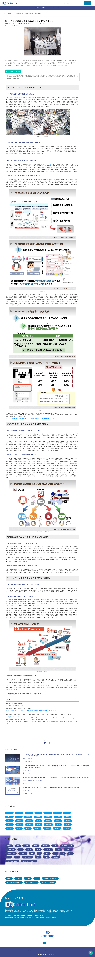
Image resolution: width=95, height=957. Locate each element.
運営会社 (29, 950)
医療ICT (37, 8)
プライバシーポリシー (62, 950)
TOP (4, 13)
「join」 (50, 164)
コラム (58, 8)
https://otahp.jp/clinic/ (14, 705)
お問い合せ (45, 950)
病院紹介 (44, 8)
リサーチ (51, 8)
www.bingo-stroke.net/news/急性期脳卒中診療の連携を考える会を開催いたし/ (31, 711)
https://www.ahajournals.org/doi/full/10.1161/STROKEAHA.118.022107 (32, 418)
